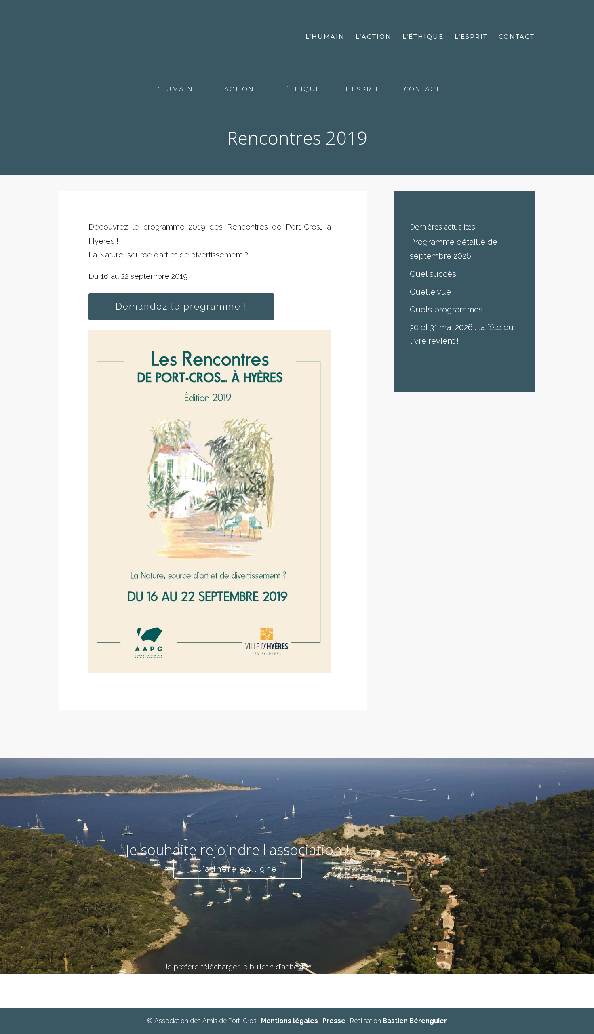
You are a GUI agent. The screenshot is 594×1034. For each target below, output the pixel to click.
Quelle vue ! (432, 292)
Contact (517, 37)
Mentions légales (289, 1021)
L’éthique (423, 37)
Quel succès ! (435, 274)
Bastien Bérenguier (415, 1021)
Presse (333, 1021)
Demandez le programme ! (181, 306)
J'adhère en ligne (237, 869)
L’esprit (471, 37)
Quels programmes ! (448, 309)
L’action (374, 37)
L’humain (325, 37)
